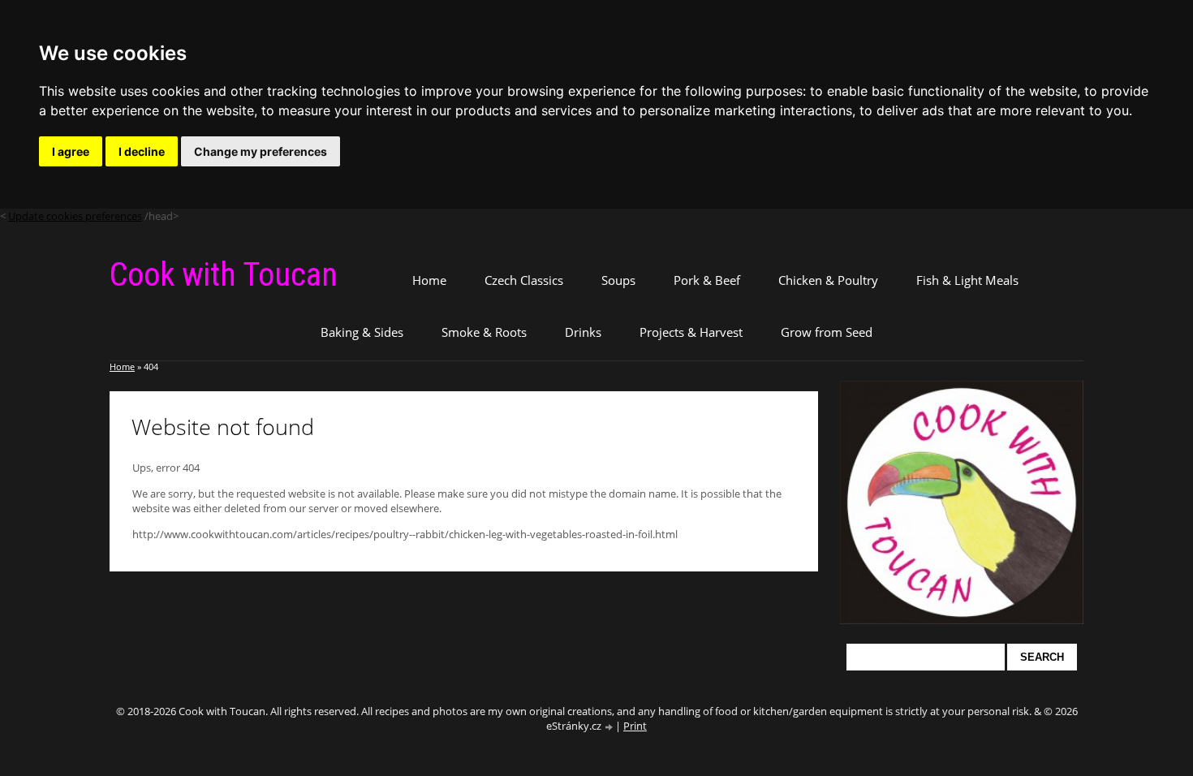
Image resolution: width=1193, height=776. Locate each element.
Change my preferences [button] (260, 151)
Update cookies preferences (75, 216)
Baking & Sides (362, 332)
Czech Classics (524, 280)
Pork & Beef (707, 280)
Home (429, 280)
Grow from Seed (826, 332)
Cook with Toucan (224, 275)
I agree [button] (70, 151)
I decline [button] (141, 151)
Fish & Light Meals (967, 280)
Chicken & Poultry (828, 280)
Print (635, 725)
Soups (618, 280)
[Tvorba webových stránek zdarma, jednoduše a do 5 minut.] (609, 726)
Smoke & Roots (484, 332)
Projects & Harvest (691, 332)
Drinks (583, 332)
